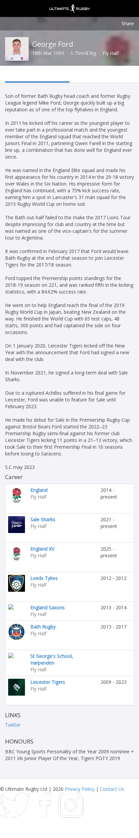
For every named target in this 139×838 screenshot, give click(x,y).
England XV (42, 549)
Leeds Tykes (44, 578)
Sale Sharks (42, 519)
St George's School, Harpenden (51, 659)
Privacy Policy (79, 789)
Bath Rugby (43, 626)
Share (127, 23)
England (39, 490)
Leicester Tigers (47, 682)
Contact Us (112, 789)
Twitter (13, 725)
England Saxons (47, 607)
